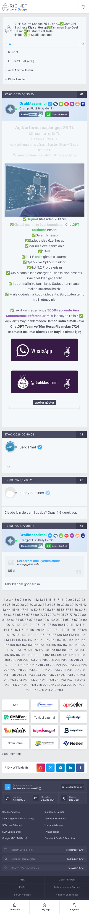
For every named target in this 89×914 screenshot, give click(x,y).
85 (22, 619)
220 (52, 665)
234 (57, 670)
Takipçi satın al (44, 717)
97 (76, 619)
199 (7, 660)
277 (81, 685)
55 (58, 609)
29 (27, 604)
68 (32, 614)
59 (76, 609)
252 (6, 680)
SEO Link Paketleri (12, 825)
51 (40, 609)
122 (48, 630)
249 (70, 675)
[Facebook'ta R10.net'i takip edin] (80, 768)
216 (28, 665)
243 (32, 675)
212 (5, 665)
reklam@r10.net (75, 849)
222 (65, 665)
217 (34, 665)
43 (4, 609)
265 (7, 685)
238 (82, 670)
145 (18, 640)
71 (45, 614)
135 (41, 635)
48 (27, 609)
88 (35, 619)
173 (18, 650)
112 (76, 625)
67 (28, 614)
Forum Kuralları (22, 894)
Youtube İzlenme (53, 825)
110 (66, 625)
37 (62, 604)
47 (22, 609)
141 (77, 635)
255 (26, 680)
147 (30, 640)
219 (46, 665)
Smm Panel (16, 743)
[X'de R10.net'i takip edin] (50, 768)
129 (6, 635)
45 (13, 609)
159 (18, 645)
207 (57, 660)
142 (82, 635)
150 (47, 640)
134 (35, 635)
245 (44, 675)
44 (8, 609)
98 (80, 619)
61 (85, 609)
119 (31, 630)
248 (63, 675)
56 (63, 609)
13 (41, 599)
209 (70, 660)
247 (57, 675)
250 (76, 675)
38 (67, 604)
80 (84, 614)
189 (29, 655)
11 (33, 599)
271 (45, 685)
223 (71, 665)
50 (36, 609)
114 (4, 630)
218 (40, 665)
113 (82, 625)
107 (48, 625)
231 (38, 670)
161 (30, 645)
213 (10, 665)
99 (85, 619)
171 (7, 650)
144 (12, 640)
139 (65, 635)
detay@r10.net (76, 868)
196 (70, 655)
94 (62, 619)
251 (82, 675)
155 (76, 640)
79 (79, 614)
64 (14, 614)
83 (13, 619)
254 (19, 680)
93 (58, 619)
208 (64, 660)
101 (13, 625)
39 (71, 604)
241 (19, 675)
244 (38, 675)
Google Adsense (11, 811)
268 (26, 685)
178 (46, 650)
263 (76, 680)
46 (18, 609)
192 (47, 655)
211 (82, 660)
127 (78, 630)
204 (38, 660)
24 (4, 604)
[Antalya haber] (44, 743)
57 (67, 609)
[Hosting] (44, 704)
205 (45, 660)
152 (59, 640)
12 (37, 599)
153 (65, 640)
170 (82, 645)
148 (35, 640)
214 (16, 665)
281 (47, 690)
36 (58, 604)
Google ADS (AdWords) (14, 838)
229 (25, 670)
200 (13, 660)
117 (21, 630)
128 (84, 630)
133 (29, 635)
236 (70, 670)
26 (13, 604)
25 (8, 604)
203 (32, 660)
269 (33, 685)
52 (44, 609)
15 (49, 599)
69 (37, 614)
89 (40, 619)
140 (71, 635)
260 (57, 680)
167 (65, 645)
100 (7, 625)
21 (74, 599)
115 (10, 630)
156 (82, 640)
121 (43, 630)
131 (18, 635)
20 (70, 599)
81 (3, 619)
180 (58, 650)
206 (51, 660)
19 (65, 599)
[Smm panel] (15, 717)
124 (60, 630)
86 (26, 619)
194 (59, 655)
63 (10, 614)
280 (41, 690)
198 (82, 655)
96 (71, 619)
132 (23, 635)
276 (75, 685)
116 (15, 630)
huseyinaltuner (31, 492)
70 (41, 614)
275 (69, 685)
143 (6, 640)
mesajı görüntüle (28, 564)
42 (85, 604)
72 (49, 614)
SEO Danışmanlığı (11, 831)
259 (51, 680)
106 (42, 625)
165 (53, 645)
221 (58, 665)
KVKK (22, 887)
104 (30, 625)
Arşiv (22, 879)
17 (57, 599)
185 (6, 655)
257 (38, 680)
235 (63, 670)
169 (76, 645)
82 (8, 619)
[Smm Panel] (73, 704)
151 (53, 640)
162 (35, 645)
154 (70, 640)
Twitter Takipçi (52, 831)
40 (76, 604)
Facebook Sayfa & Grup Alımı (60, 838)
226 (6, 670)
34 (49, 604)
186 (12, 655)
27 (17, 604)
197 (76, 655)
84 (17, 619)
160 (24, 645)
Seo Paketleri (11, 754)
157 (6, 645)
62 (5, 614)
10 (29, 599)
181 (64, 650)
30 (31, 604)
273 (57, 685)
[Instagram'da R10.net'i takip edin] (41, 768)
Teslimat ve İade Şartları (67, 887)
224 (77, 665)
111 (71, 625)
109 (60, 625)
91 (48, 619)
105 (36, 625)
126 (72, 630)
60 (81, 609)
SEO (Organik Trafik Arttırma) (18, 818)
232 (44, 670)
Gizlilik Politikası (67, 879)
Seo (15, 705)
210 (76, 660)
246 (51, 675)
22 (79, 599)
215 (22, 665)
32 (40, 604)
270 (39, 685)
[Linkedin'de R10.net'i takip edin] (70, 768)
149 (41, 640)
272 (51, 685)
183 (75, 650)
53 (49, 609)
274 (63, 685)
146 (24, 640)
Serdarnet (27, 447)
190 (35, 655)
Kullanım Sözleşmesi (67, 894)
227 (13, 670)
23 (83, 599)
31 (35, 604)
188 (23, 655)
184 (81, 650)
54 (53, 609)
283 (60, 690)
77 (71, 614)
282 (53, 690)
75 (62, 614)
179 (52, 650)
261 (63, 680)
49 (31, 609)
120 (37, 630)
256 (32, 680)
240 (13, 675)
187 (18, 655)
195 (65, 655)
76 (66, 614)
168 (70, 645)
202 (26, 660)
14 (45, 599)
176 (35, 650)
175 (29, 650)
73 (54, 614)
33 (44, 604)
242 (25, 675)
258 (44, 680)
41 (80, 604)
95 (67, 619)
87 (31, 619)
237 (76, 670)
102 (18, 625)
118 (26, 630)
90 (44, 619)
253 (13, 680)
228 (19, 670)
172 (12, 650)
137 (53, 635)
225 (84, 665)
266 (14, 685)
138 (59, 635)
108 (54, 625)
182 (69, 650)
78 (75, 614)
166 (59, 645)
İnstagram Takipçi (54, 811)
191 (41, 655)
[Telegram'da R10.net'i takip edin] (60, 768)
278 (28, 690)
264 (82, 680)
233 (50, 670)
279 (35, 690)
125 (66, 630)
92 (53, 619)
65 (19, 614)
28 (22, 604)
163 (41, 645)
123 (54, 630)
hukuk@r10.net (75, 858)
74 (58, 614)
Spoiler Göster (44, 402)
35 (53, 604)
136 (47, 635)
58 (71, 609)
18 (61, 599)
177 (41, 650)
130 (12, 635)
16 (53, 599)
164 (47, 645)
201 (19, 660)
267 (20, 685)
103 (24, 625)
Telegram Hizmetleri (55, 818)
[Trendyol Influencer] (15, 730)
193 (53, 655)
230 (32, 670)
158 (12, 645)
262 (70, 680)
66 (23, 614)
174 (24, 650)
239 (7, 675)
